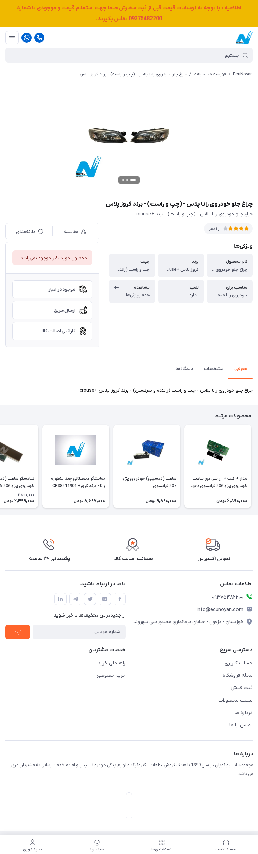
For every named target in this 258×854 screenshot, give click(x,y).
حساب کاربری (239, 663)
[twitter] (90, 599)
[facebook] (120, 599)
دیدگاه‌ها (184, 369)
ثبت (17, 632)
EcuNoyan (243, 74)
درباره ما (243, 712)
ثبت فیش (242, 687)
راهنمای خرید (112, 663)
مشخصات (214, 369)
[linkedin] (60, 599)
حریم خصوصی (111, 675)
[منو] (12, 37)
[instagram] (105, 599)
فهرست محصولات (210, 74)
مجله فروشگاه (238, 675)
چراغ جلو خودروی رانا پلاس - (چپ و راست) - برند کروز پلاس (133, 74)
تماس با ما (241, 725)
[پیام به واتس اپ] (27, 38)
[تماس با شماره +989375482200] (39, 38)
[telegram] (75, 599)
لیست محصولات (235, 700)
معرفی (240, 369)
